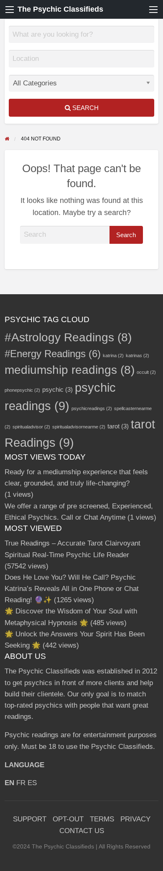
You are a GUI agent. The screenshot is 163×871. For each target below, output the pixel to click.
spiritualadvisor (31, 426)
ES (32, 783)
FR (20, 783)
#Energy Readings (53, 353)
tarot (118, 426)
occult (146, 372)
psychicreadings (91, 408)
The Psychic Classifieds (60, 9)
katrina (113, 355)
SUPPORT (29, 819)
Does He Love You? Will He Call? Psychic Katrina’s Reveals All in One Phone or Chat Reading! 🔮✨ (72, 588)
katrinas (137, 355)
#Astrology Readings (68, 337)
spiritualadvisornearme (78, 426)
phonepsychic (22, 390)
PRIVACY (135, 819)
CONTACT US (81, 831)
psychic (57, 389)
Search (85, 107)
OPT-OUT (68, 819)
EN (9, 783)
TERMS (102, 819)
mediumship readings (70, 369)
